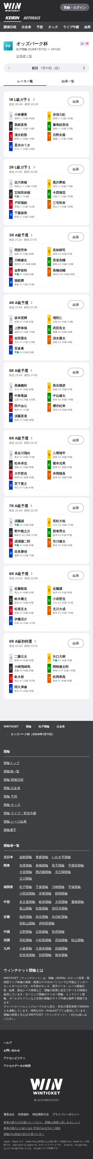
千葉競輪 (42, 887)
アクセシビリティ (14, 1058)
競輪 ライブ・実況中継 (20, 813)
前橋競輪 (42, 865)
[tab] (67, 81)
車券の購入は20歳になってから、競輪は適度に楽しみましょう (42, 1122)
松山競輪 (77, 940)
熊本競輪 (61, 955)
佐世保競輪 (27, 955)
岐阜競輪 (45, 902)
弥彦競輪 (25, 865)
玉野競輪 (25, 931)
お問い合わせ (12, 1050)
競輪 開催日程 (13, 779)
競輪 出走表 (12, 788)
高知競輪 (61, 940)
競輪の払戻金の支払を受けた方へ (24, 1134)
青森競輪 (42, 857)
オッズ (53, 27)
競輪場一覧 (11, 771)
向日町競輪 (60, 917)
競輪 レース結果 (15, 821)
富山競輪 (25, 908)
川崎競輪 (58, 887)
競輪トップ (11, 763)
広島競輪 (42, 931)
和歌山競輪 (27, 923)
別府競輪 (45, 955)
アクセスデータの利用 (17, 1065)
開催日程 (10, 27)
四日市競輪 (60, 908)
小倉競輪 (25, 948)
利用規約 (23, 1114)
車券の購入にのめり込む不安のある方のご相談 (32, 1128)
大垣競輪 (61, 902)
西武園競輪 (43, 872)
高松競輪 (25, 940)
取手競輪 (58, 865)
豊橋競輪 (77, 902)
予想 (40, 27)
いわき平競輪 (61, 857)
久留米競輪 (43, 948)
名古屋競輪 (27, 902)
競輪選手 (10, 830)
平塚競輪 (74, 887)
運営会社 (9, 1114)
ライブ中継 (71, 27)
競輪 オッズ (12, 805)
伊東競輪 (45, 893)
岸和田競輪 (47, 923)
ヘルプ (8, 1042)
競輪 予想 (10, 796)
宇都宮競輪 (76, 865)
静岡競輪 (61, 893)
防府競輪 (58, 931)
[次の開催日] (84, 67)
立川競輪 (25, 878)
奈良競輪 (42, 917)
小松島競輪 (43, 940)
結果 (87, 27)
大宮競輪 (25, 872)
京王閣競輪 (63, 872)
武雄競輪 (61, 948)
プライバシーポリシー (65, 1114)
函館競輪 (25, 857)
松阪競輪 (42, 908)
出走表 (26, 27)
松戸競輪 (25, 887)
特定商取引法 (41, 1114)
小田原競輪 (27, 893)
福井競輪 (25, 917)
